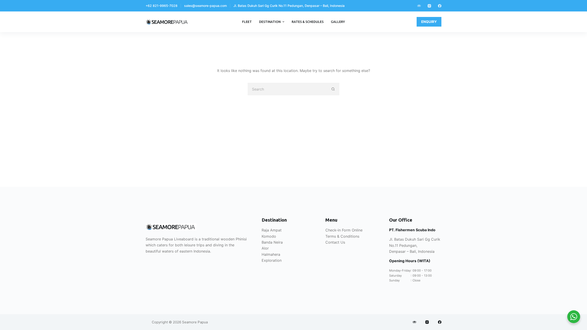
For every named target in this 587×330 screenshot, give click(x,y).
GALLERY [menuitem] (338, 22)
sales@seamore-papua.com (205, 6)
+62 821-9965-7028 (161, 6)
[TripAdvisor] (419, 6)
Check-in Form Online (344, 230)
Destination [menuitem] (270, 22)
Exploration (272, 260)
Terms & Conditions (342, 236)
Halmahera (271, 254)
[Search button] (333, 89)
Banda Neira (272, 242)
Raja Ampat (272, 230)
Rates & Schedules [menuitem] (308, 22)
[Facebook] (439, 6)
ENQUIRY (429, 21)
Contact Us (335, 242)
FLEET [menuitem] (247, 22)
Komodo (269, 236)
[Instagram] (429, 6)
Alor (265, 248)
